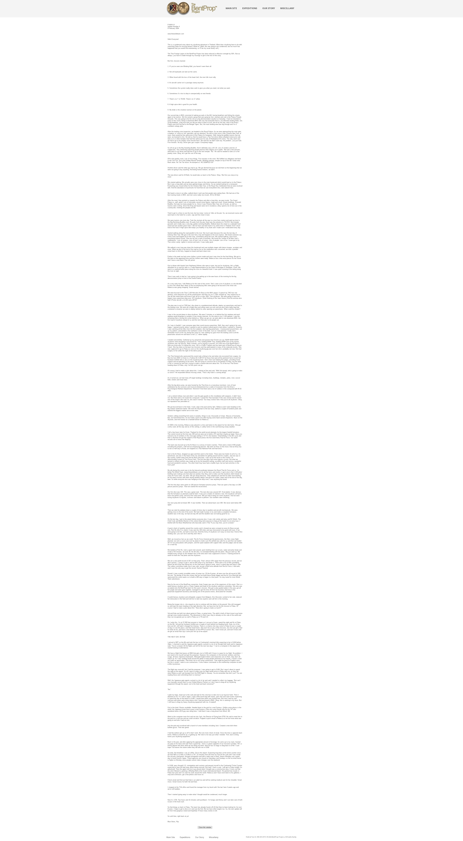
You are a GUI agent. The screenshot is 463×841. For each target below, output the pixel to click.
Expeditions (249, 8)
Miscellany (287, 8)
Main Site (231, 8)
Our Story (268, 8)
